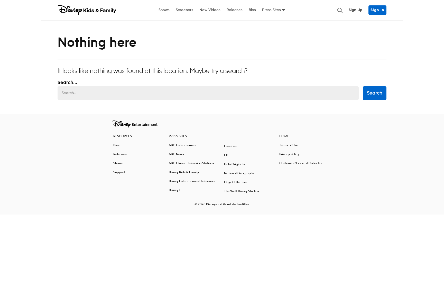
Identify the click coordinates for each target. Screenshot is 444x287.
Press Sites (271, 10)
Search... (67, 82)
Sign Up (355, 10)
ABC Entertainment (183, 145)
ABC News (176, 154)
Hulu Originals (234, 164)
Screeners (184, 10)
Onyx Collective (235, 182)
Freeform (230, 146)
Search (374, 93)
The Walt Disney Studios (241, 191)
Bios (252, 10)
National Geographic (239, 173)
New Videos (209, 10)
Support (119, 172)
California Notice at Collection (301, 163)
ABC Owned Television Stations (191, 163)
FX (226, 155)
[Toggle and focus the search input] (340, 10)
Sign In (377, 10)
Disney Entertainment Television (192, 181)
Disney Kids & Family (184, 172)
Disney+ (174, 190)
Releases (235, 10)
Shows (164, 10)
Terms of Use (288, 145)
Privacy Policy (289, 154)
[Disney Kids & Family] (87, 10)
